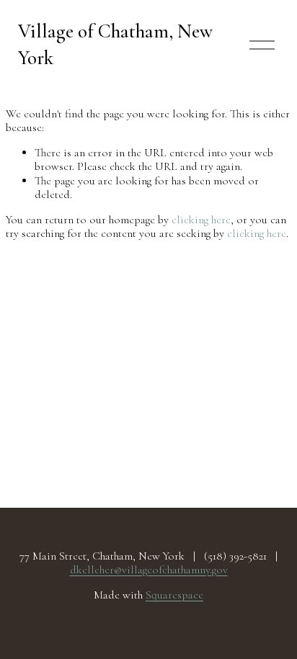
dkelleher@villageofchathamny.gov (149, 570)
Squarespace (174, 595)
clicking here (201, 219)
